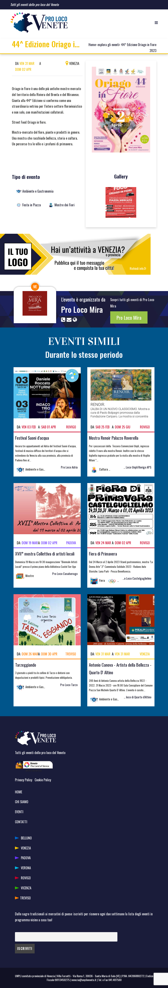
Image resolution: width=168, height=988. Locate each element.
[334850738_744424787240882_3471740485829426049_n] (121, 202)
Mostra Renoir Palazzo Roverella (113, 438)
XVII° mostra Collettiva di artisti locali (44, 553)
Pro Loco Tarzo (69, 685)
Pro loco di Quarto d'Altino (136, 697)
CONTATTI (21, 821)
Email (18, 929)
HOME (18, 791)
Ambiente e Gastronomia (37, 191)
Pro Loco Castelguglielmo (136, 578)
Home (92, 44)
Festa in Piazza (31, 204)
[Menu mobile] (156, 22)
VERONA (26, 867)
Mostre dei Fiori (64, 204)
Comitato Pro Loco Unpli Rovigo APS (130, 467)
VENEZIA (26, 848)
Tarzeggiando (25, 665)
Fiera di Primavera (103, 553)
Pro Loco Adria (69, 467)
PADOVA (26, 857)
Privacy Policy (23, 779)
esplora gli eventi (108, 44)
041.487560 (114, 980)
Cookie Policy (43, 779)
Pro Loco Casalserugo (65, 573)
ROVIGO (26, 877)
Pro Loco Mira (82, 309)
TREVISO (25, 897)
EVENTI (19, 811)
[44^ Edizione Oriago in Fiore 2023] (121, 111)
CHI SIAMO (21, 801)
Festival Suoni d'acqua (32, 438)
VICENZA (26, 887)
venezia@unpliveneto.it (84, 980)
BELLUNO (26, 838)
